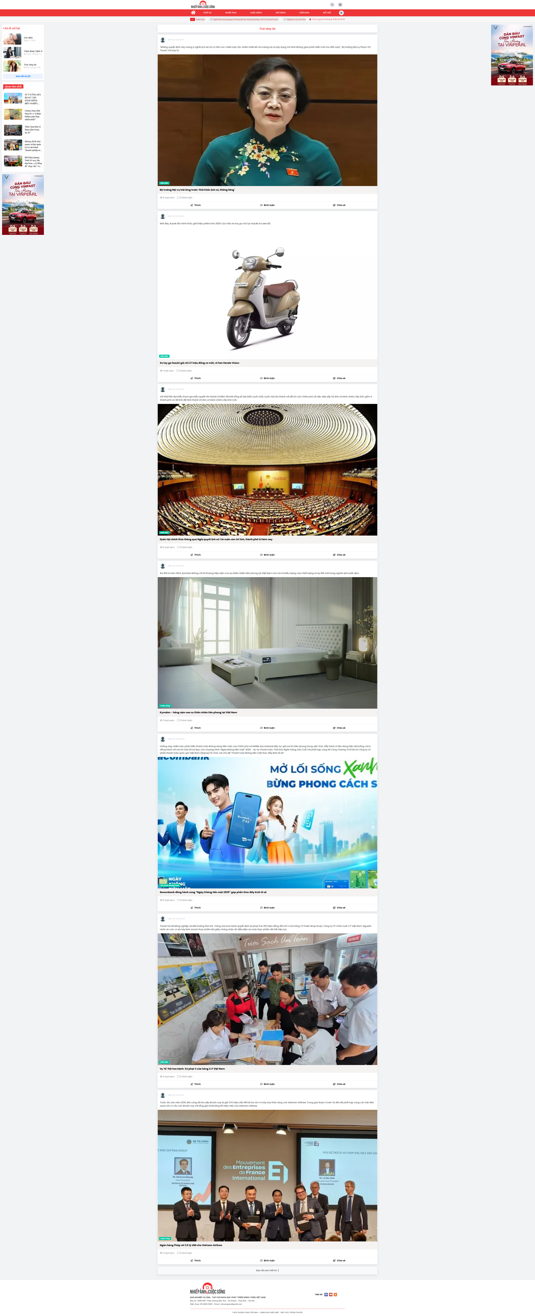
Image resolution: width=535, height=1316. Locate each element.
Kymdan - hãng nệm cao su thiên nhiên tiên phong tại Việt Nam (198, 712)
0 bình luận (185, 197)
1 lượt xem (168, 370)
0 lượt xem (168, 547)
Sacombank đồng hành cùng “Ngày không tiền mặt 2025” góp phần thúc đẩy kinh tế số (213, 892)
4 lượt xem (168, 1076)
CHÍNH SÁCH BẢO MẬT (269, 1312)
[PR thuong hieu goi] (23, 204)
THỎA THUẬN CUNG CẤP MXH (245, 1312)
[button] (339, 205)
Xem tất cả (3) (23, 76)
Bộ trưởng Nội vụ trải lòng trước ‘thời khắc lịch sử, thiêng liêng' (197, 189)
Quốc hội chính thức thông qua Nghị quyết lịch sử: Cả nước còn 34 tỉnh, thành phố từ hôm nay (216, 539)
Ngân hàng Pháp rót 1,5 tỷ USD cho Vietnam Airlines (191, 1245)
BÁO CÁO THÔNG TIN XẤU (292, 1312)
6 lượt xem (168, 197)
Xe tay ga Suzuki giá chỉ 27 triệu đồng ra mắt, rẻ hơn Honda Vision (199, 362)
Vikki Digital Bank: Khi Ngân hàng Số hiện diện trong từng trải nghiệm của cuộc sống (239, 19)
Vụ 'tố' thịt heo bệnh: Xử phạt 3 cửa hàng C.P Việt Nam (192, 1068)
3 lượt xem (168, 720)
